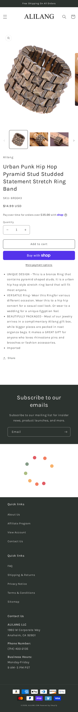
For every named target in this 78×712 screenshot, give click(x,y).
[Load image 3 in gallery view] (59, 139)
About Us (14, 514)
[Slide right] (74, 140)
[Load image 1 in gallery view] (18, 139)
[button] (5, 16)
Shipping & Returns (21, 575)
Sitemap (13, 601)
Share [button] (12, 358)
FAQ (10, 566)
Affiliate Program (19, 523)
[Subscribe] (66, 431)
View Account (17, 532)
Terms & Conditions (21, 592)
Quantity (8, 222)
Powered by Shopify (48, 705)
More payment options (39, 264)
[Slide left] (4, 140)
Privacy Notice (17, 584)
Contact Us (15, 541)
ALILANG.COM (33, 705)
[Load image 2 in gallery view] (39, 139)
